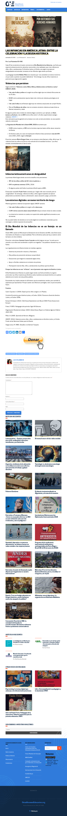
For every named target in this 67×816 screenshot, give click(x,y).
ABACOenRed (28, 757)
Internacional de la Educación (33, 770)
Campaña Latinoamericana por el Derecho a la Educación (33, 761)
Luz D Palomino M (21, 57)
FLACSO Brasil (29, 774)
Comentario (9, 380)
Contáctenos (9, 763)
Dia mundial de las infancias (31, 353)
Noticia (33, 57)
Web (7, 406)
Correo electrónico (10, 401)
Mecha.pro (34, 811)
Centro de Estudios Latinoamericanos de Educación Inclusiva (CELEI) (32, 748)
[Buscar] (59, 748)
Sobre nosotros (10, 752)
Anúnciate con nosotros (56, 2)
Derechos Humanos (11, 353)
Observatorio (9, 759)
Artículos (17, 9)
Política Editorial (10, 755)
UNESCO (27, 777)
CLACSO (27, 781)
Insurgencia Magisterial (31, 766)
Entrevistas (25, 9)
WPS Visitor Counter (55, 765)
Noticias (9, 9)
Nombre (8, 396)
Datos (48, 9)
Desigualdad (20, 353)
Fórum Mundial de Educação (33, 753)
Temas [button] (32, 9)
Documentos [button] (40, 9)
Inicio (7, 748)
